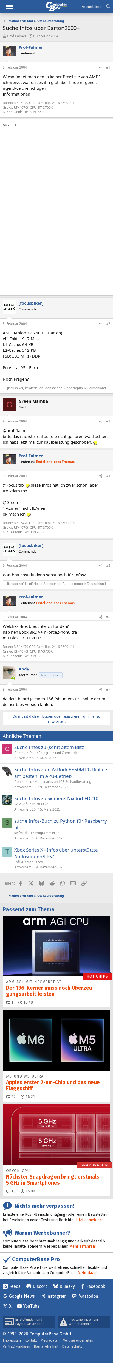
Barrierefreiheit (46, 1346)
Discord (40, 1286)
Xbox (39, 862)
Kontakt (30, 1340)
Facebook (95, 1286)
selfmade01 (23, 832)
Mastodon (88, 1296)
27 (13, 1096)
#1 (108, 67)
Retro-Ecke (40, 804)
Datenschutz (72, 1346)
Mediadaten (50, 1340)
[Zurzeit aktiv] (13, 678)
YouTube (31, 1306)
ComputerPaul (25, 752)
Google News (22, 1296)
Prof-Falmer (16, 35)
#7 (108, 689)
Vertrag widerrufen (78, 1340)
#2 (108, 323)
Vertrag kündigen (16, 1346)
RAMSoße (21, 804)
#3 (108, 421)
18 (13, 1191)
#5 (108, 565)
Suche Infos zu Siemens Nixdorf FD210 (56, 798)
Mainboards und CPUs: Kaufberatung (63, 781)
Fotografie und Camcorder (59, 752)
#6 (108, 617)
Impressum (12, 1340)
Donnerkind (23, 781)
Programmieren (47, 832)
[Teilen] (100, 67)
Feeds (15, 1286)
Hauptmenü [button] (9, 6)
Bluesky (67, 1286)
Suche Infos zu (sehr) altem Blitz (49, 747)
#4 (108, 475)
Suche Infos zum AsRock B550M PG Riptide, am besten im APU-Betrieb (61, 772)
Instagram (56, 1296)
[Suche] (108, 7)
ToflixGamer (23, 862)
